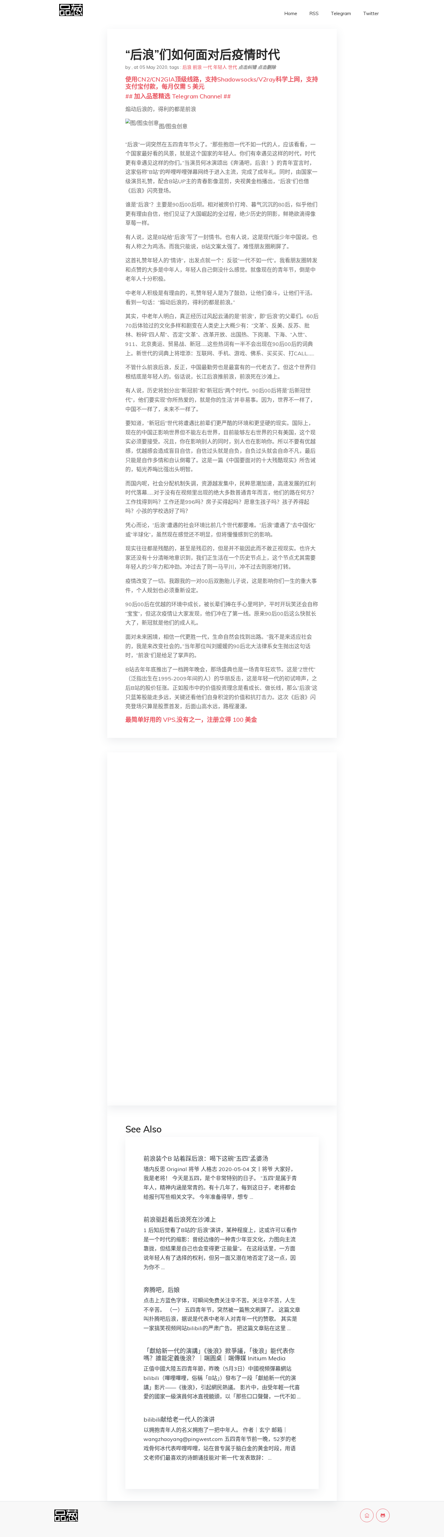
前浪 (197, 67)
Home (290, 13)
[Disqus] (222, 852)
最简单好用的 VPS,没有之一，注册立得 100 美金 (191, 719)
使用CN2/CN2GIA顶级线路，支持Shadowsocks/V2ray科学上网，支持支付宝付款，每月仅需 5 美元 (221, 82)
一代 (207, 67)
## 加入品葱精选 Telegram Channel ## (178, 96)
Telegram (341, 13)
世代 (232, 67)
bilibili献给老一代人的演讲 (179, 1419)
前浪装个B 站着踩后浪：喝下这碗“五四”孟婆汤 (205, 1158)
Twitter (371, 13)
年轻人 (220, 67)
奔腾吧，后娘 (161, 1290)
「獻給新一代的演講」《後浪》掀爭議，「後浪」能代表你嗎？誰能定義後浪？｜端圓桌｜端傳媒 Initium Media (218, 1354)
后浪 (186, 67)
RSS (314, 13)
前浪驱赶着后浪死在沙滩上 (179, 1219)
